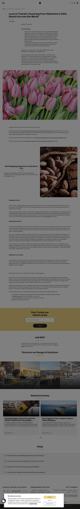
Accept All (50, 497)
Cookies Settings (49, 503)
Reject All (50, 500)
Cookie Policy (33, 503)
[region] (34, 500)
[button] (3, 500)
